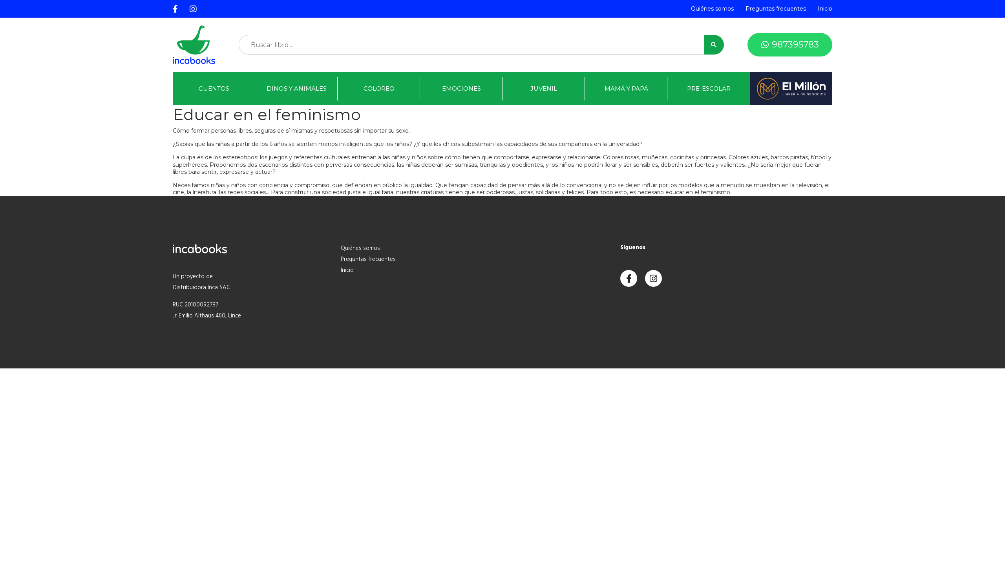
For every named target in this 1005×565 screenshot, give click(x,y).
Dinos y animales (297, 88)
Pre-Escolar (709, 88)
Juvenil (543, 88)
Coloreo (379, 88)
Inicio (825, 8)
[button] (714, 45)
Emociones (461, 88)
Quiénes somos (712, 8)
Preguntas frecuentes (776, 8)
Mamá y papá (626, 88)
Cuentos (214, 88)
